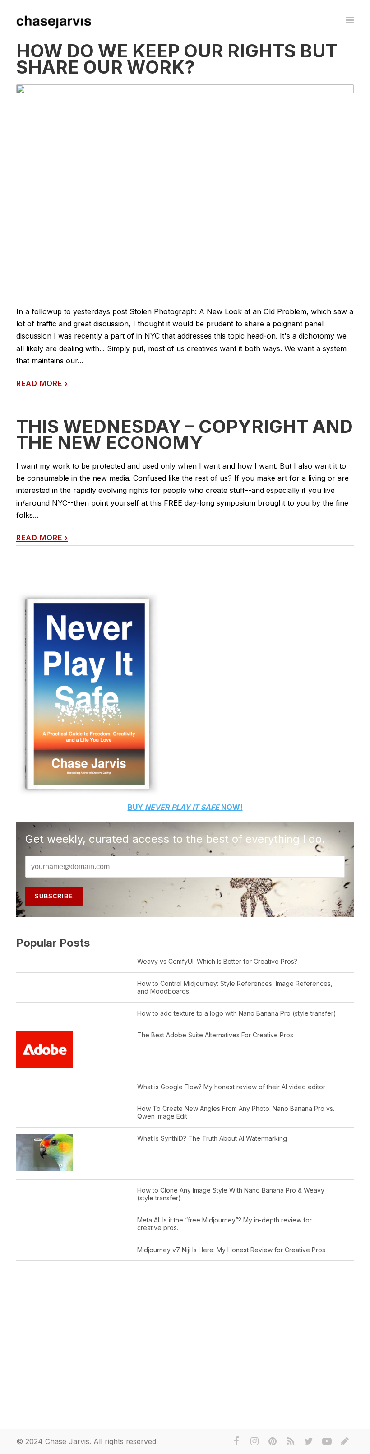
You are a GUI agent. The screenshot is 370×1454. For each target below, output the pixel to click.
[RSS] (291, 1441)
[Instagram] (254, 1441)
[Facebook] (236, 1441)
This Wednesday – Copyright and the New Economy (184, 434)
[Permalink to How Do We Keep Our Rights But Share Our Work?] (185, 212)
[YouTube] (327, 1441)
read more (42, 383)
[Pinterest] (273, 1441)
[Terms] (345, 1441)
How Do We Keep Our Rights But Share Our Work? (177, 59)
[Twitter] (309, 1441)
